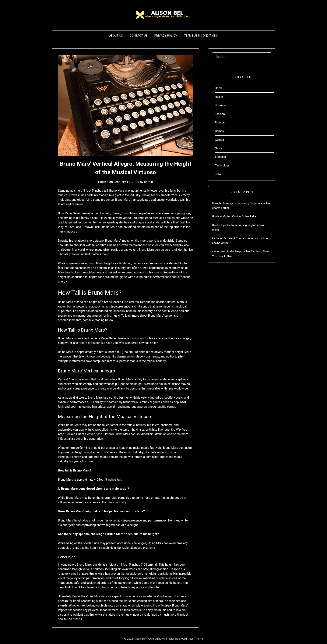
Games (219, 131)
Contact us (139, 35)
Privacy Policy (165, 35)
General (219, 139)
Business (220, 105)
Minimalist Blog (171, 638)
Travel (218, 174)
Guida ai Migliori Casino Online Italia (234, 216)
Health (219, 96)
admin (148, 182)
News (218, 148)
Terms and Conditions (201, 35)
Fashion (220, 114)
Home (219, 88)
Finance (220, 122)
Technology (222, 165)
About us (116, 35)
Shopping (221, 156)
